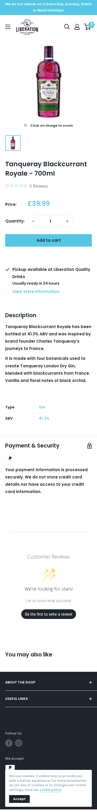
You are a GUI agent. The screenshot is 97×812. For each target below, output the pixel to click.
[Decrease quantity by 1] (33, 221)
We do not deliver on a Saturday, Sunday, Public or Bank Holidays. (48, 7)
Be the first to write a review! (48, 614)
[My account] (77, 27)
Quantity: (15, 221)
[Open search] (67, 27)
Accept (19, 798)
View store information (35, 291)
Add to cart (48, 240)
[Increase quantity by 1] (67, 221)
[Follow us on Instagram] (18, 743)
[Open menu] (7, 27)
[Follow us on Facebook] (8, 743)
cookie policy (50, 790)
